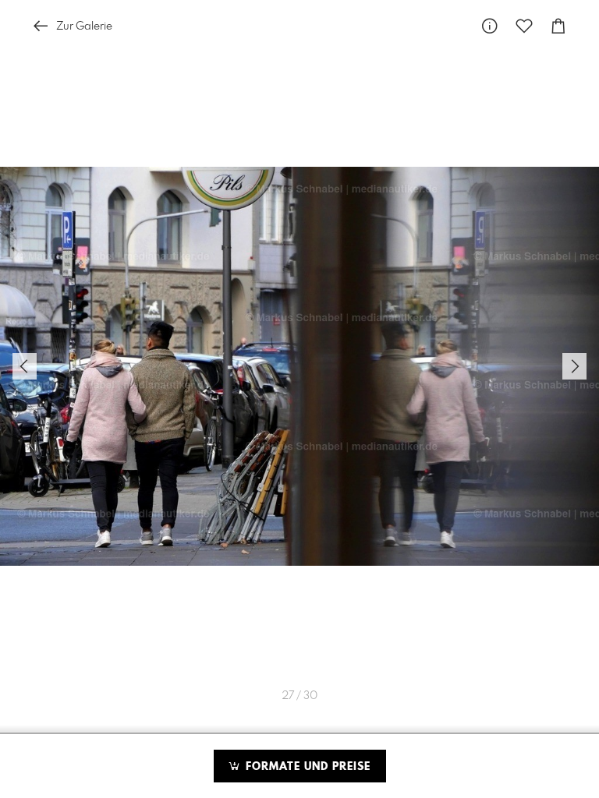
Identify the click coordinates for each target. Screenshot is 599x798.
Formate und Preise (306, 766)
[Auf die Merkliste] (524, 26)
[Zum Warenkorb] (558, 26)
